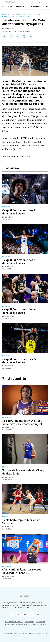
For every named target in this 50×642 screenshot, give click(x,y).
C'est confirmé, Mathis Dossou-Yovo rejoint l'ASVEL (22, 571)
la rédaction (8, 28)
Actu (10, 6)
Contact (26, 627)
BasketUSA (9, 624)
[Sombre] (40, 2)
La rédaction (8, 217)
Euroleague (36, 6)
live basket (40, 622)
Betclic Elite (21, 6)
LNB (25, 15)
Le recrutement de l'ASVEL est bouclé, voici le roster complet (22, 422)
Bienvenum (29, 622)
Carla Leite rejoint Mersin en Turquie (21, 521)
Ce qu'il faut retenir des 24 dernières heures (19, 212)
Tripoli (44, 633)
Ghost (37, 633)
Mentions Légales (23, 624)
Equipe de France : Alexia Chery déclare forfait (23, 472)
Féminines (6, 467)
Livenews (6, 15)
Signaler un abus (40, 624)
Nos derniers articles (14, 622)
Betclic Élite (8, 417)
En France (17, 15)
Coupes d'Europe (9, 16)
